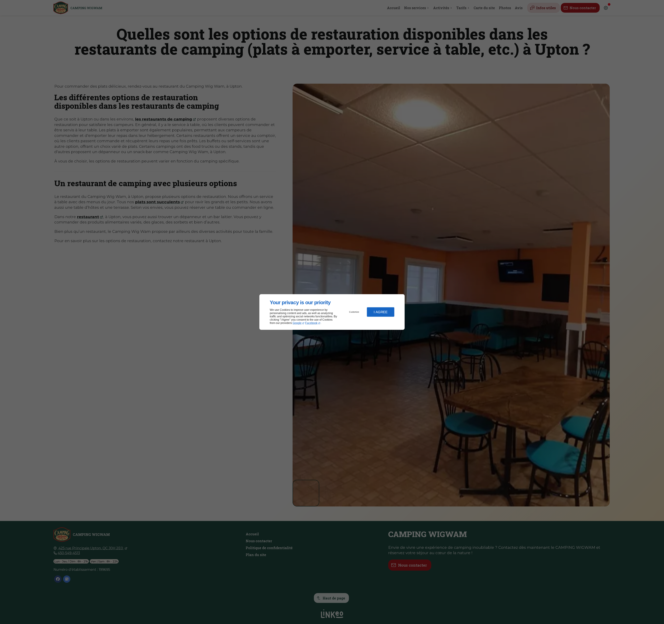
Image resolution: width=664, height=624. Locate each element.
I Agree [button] (381, 312)
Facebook (311, 323)
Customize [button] (354, 312)
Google (297, 323)
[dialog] (332, 312)
